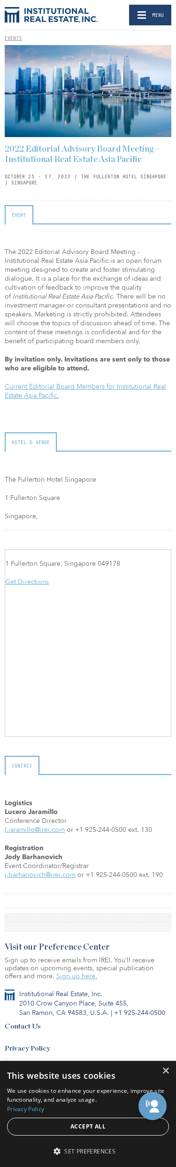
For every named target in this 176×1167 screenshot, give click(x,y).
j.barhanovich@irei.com (40, 874)
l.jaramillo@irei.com (35, 829)
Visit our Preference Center (57, 947)
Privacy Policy (27, 1048)
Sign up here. (76, 976)
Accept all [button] (88, 1126)
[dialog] (88, 1114)
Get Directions (27, 581)
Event (19, 215)
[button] (152, 1106)
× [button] (165, 1071)
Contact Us (23, 1026)
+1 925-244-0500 (139, 1012)
